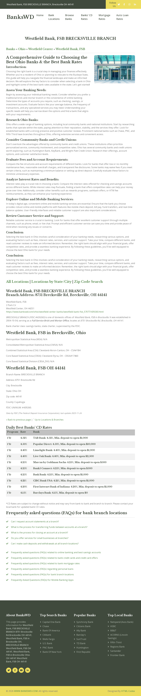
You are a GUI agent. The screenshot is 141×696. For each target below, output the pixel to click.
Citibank (47, 634)
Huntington (82, 647)
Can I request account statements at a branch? (35, 521)
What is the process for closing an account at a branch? (39, 532)
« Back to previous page (18, 419)
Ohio (21, 49)
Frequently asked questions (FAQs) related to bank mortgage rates (45, 563)
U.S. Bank (47, 643)
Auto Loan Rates (122, 17)
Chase (46, 626)
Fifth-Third (115, 642)
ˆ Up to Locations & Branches (48, 419)
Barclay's (81, 634)
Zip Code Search (88, 282)
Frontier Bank (117, 655)
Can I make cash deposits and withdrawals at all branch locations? (45, 543)
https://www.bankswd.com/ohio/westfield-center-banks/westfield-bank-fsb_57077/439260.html (55, 311)
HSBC (113, 626)
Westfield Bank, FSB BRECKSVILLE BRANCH (70, 38)
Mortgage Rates (104, 17)
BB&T (113, 630)
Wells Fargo (49, 639)
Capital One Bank (51, 622)
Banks (10, 49)
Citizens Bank (83, 626)
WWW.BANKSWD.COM (26, 691)
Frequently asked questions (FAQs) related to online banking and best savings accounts (56, 552)
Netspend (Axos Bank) (121, 622)
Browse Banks (69, 17)
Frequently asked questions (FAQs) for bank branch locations (42, 574)
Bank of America (51, 630)
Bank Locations (54, 17)
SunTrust (81, 639)
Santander (115, 650)
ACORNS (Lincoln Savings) (118, 636)
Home (40, 15)
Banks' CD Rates (86, 17)
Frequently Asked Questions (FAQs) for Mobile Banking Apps (42, 579)
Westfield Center (40, 49)
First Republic (83, 651)
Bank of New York (52, 651)
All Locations (17, 282)
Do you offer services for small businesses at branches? (39, 538)
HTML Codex (128, 691)
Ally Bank (81, 630)
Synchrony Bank (84, 622)
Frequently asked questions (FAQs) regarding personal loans (42, 568)
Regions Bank (117, 646)
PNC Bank (48, 647)
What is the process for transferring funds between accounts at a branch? (49, 527)
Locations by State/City (51, 282)
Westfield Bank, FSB (70, 49)
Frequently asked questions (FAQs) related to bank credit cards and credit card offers (54, 557)
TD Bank (81, 643)
